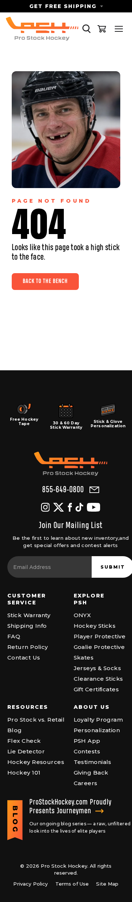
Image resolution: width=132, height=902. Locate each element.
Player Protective (100, 636)
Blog (14, 730)
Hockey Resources (35, 761)
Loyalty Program (98, 719)
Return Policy (27, 646)
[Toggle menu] (118, 29)
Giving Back (91, 772)
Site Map (107, 884)
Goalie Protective (99, 646)
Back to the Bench (45, 281)
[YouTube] (93, 507)
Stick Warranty (28, 615)
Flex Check (24, 740)
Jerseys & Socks (97, 668)
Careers (86, 783)
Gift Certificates (96, 689)
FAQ (13, 636)
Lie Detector (26, 751)
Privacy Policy (30, 884)
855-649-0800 (63, 490)
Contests (87, 751)
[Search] (86, 29)
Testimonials (92, 761)
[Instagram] (45, 507)
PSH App (87, 740)
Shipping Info (27, 625)
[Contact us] (94, 489)
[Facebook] (70, 507)
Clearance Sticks (98, 678)
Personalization (97, 730)
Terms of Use (72, 884)
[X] (58, 507)
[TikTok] (79, 507)
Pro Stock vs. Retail (36, 719)
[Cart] (102, 29)
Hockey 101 (24, 772)
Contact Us (23, 657)
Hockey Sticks (95, 625)
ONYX (82, 615)
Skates (84, 657)
